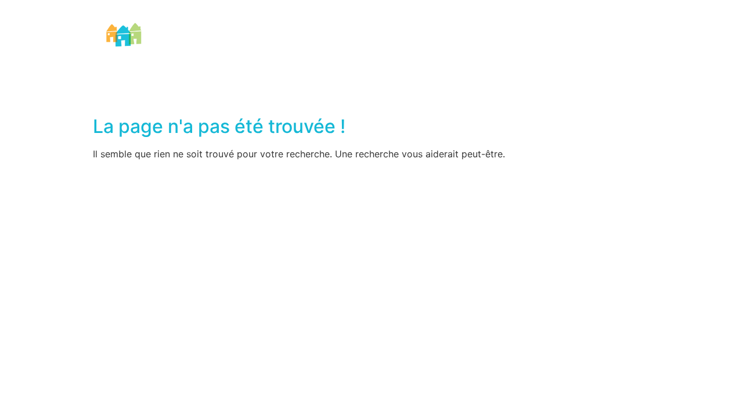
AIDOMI (191, 44)
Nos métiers (258, 44)
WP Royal (440, 176)
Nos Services (339, 44)
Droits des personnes (442, 44)
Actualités (538, 44)
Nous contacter (612, 44)
